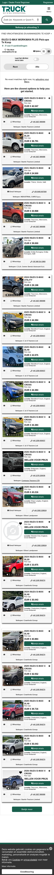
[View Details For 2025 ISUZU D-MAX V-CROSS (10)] (13, 426)
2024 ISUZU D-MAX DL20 (33, 558)
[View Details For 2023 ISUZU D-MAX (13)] (13, 539)
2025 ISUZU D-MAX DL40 (33, 348)
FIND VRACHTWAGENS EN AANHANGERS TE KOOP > (27, 34)
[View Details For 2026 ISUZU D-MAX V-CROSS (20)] (13, 780)
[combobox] (26, 19)
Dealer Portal (14, 2)
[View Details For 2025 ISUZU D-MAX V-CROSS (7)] (13, 321)
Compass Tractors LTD (31, 480)
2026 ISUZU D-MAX (33, 238)
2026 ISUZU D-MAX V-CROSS (35, 204)
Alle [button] (37, 67)
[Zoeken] (47, 19)
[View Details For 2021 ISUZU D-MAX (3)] (13, 177)
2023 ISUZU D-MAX (33, 522)
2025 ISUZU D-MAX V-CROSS (35, 99)
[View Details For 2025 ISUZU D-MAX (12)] (13, 496)
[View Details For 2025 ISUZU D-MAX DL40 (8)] (13, 356)
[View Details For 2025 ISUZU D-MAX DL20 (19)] (13, 745)
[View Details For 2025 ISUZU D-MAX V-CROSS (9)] (13, 391)
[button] (37, 51)
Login (4, 2)
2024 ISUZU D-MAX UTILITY (33, 278)
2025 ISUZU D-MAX (33, 487)
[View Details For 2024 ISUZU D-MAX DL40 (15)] (13, 601)
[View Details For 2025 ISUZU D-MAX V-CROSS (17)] (13, 675)
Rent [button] (15, 67)
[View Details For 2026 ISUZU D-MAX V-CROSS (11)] (13, 471)
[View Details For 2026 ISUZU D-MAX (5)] (13, 247)
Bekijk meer (27, 809)
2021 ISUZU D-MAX (33, 168)
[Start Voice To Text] (38, 19)
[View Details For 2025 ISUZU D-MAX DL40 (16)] (13, 640)
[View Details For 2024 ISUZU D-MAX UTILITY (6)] (13, 286)
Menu (48, 12)
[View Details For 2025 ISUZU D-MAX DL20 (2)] (13, 142)
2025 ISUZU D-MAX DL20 (33, 134)
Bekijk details (38, 111)
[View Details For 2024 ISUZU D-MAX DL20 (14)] (13, 566)
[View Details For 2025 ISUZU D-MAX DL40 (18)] (13, 710)
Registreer (25, 2)
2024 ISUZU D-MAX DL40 (33, 593)
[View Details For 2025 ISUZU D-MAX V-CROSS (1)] (13, 107)
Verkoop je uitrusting (26, 28)
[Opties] (49, 98)
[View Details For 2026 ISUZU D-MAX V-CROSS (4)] (13, 212)
